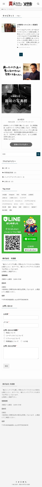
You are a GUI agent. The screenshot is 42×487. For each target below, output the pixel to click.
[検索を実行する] (38, 154)
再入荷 (4, 207)
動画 (9, 207)
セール (16, 204)
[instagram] (21, 482)
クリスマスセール (7, 204)
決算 (20, 207)
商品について (10, 333)
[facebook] (16, 482)
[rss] (26, 482)
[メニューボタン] (4, 4)
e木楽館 (4, 194)
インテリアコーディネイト (14, 177)
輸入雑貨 (4, 210)
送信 (6, 366)
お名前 (6, 314)
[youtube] (23, 482)
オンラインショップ (7, 201)
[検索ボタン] (38, 4)
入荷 (7, 168)
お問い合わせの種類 (10, 330)
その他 (25, 341)
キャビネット (18, 201)
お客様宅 (31, 194)
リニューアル (29, 204)
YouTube (23, 194)
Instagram (11, 194)
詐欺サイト (26, 207)
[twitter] (19, 482)
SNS (18, 194)
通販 (10, 210)
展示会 (15, 207)
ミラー (22, 204)
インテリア (23, 197)
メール (6, 322)
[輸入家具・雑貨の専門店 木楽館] (21, 4)
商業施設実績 (10, 172)
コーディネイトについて (14, 335)
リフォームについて (13, 338)
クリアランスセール (30, 201)
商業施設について (12, 341)
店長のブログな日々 (21, 144)
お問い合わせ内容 (10, 346)
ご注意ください (13, 197)
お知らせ (8, 181)
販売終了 (34, 207)
